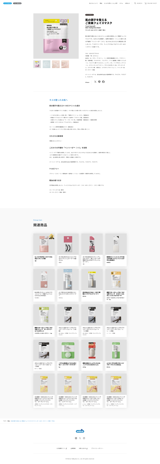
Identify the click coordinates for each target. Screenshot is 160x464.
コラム (121, 3)
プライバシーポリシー (97, 448)
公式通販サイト (61, 448)
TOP (4, 421)
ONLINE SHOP (152, 3)
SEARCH (139, 3)
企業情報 (73, 448)
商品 (101, 3)
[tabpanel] (56, 36)
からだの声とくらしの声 (110, 3)
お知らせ (127, 3)
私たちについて (93, 3)
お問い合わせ (82, 448)
